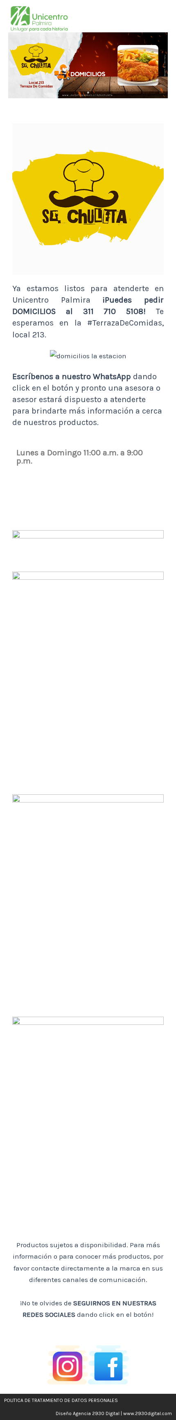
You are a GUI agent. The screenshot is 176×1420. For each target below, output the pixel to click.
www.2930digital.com (147, 1413)
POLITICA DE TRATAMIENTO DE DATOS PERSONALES (61, 1400)
